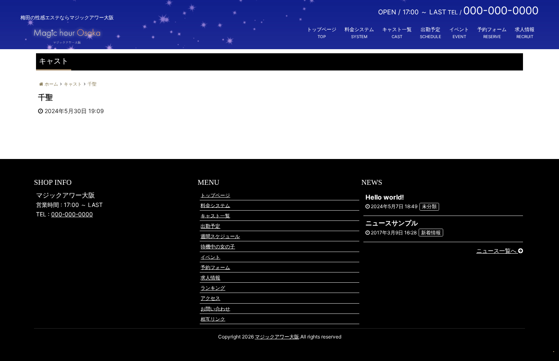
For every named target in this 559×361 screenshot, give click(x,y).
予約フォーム (492, 29)
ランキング (213, 288)
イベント (459, 29)
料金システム (359, 29)
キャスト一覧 (397, 29)
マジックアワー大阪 (277, 337)
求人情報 (524, 29)
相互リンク (213, 319)
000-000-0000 (72, 214)
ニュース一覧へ (497, 250)
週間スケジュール (220, 236)
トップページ (321, 29)
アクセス (210, 298)
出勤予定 (430, 29)
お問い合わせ (215, 308)
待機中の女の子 (218, 246)
